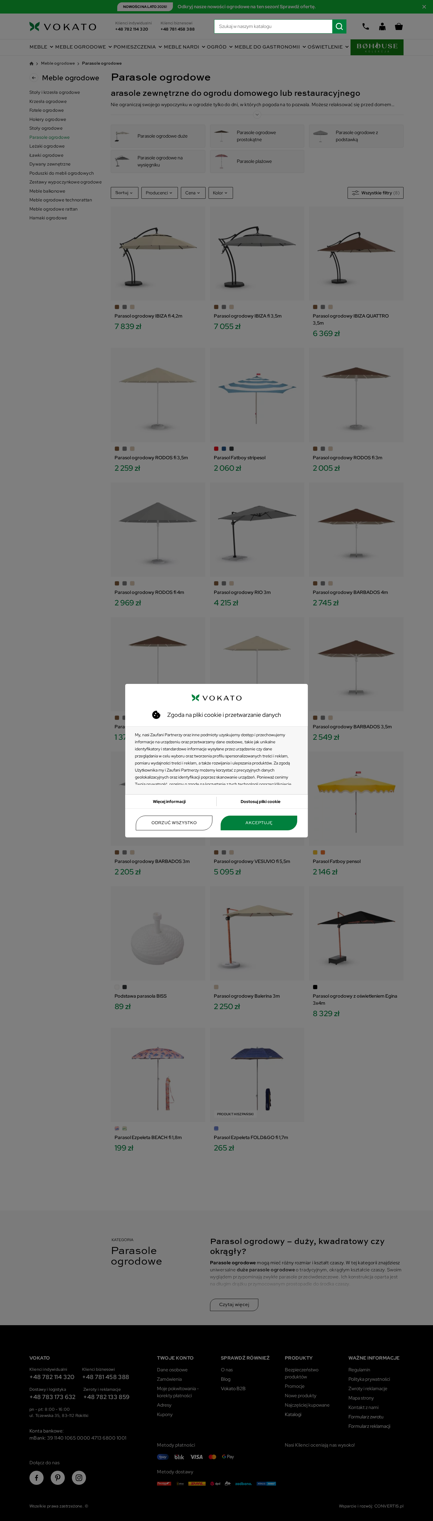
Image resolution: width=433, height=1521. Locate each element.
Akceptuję (258, 823)
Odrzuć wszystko (174, 823)
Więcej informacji (169, 801)
